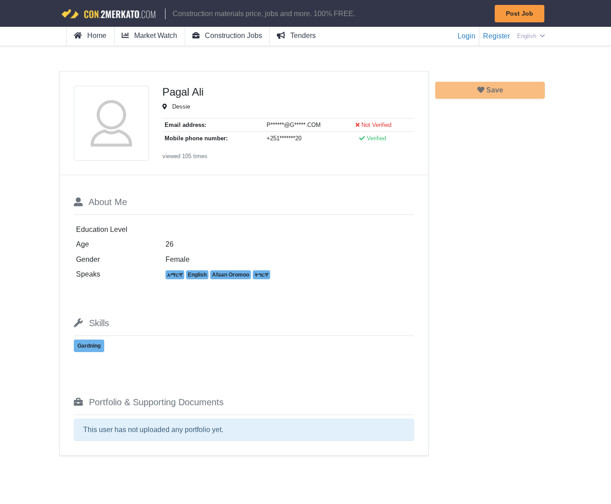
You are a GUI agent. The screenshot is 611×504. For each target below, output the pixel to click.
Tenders (302, 35)
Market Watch (154, 35)
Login (466, 36)
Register (496, 36)
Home (95, 35)
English (527, 36)
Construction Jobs (232, 35)
